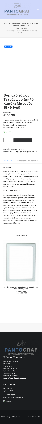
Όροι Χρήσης (7, 366)
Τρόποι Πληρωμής (9, 373)
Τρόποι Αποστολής (9, 371)
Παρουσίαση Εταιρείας (10, 361)
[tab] (7, 161)
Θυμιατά (28, 152)
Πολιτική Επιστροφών (10, 375)
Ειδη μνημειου (20, 152)
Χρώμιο (34, 152)
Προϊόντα (24, 28)
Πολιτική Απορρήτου (10, 368)
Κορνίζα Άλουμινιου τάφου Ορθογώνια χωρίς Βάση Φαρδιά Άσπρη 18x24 (21, 287)
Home (17, 28)
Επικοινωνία (7, 363)
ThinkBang (38, 417)
